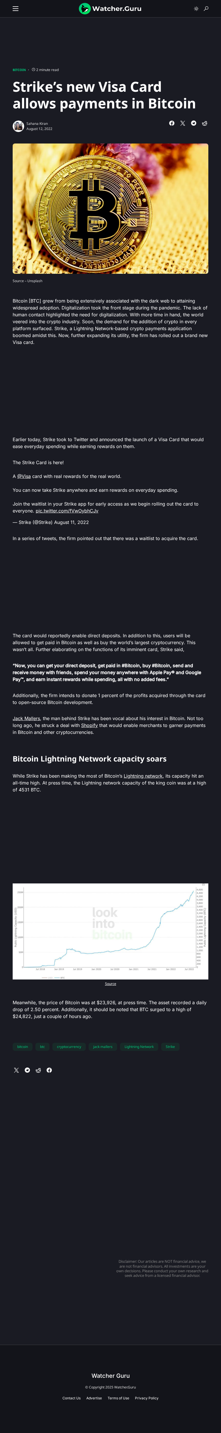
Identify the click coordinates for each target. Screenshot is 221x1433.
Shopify (89, 725)
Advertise (94, 1398)
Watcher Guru (111, 1375)
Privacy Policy (147, 1398)
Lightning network (143, 776)
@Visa (24, 476)
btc (42, 1046)
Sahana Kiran (37, 123)
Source (110, 983)
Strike (170, 1046)
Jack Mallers (26, 718)
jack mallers (103, 1046)
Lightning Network (139, 1046)
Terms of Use (118, 1398)
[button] (15, 8)
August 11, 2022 (71, 522)
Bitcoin (19, 70)
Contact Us (71, 1398)
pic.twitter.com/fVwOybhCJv (67, 511)
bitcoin (22, 1046)
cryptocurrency (69, 1046)
